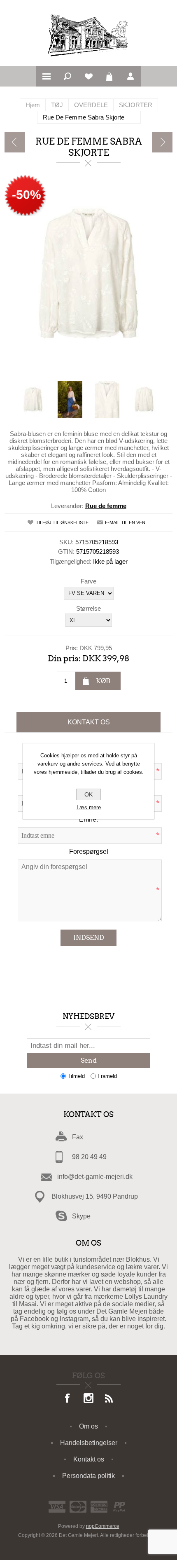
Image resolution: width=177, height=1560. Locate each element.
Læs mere (89, 807)
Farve (88, 581)
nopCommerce (102, 1526)
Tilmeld (76, 1076)
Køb (103, 681)
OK (88, 794)
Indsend (88, 938)
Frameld (107, 1076)
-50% (26, 194)
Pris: (71, 647)
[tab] (88, 722)
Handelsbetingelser (88, 1442)
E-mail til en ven (125, 522)
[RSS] (109, 1399)
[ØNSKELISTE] (88, 76)
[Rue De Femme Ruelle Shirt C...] (15, 142)
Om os (88, 1426)
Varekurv (109, 76)
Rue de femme (105, 505)
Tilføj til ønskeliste (62, 522)
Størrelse (88, 607)
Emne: (88, 819)
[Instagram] (88, 1399)
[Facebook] (68, 1399)
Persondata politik (88, 1475)
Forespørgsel (88, 851)
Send (89, 1060)
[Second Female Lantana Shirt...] (162, 142)
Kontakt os (89, 722)
